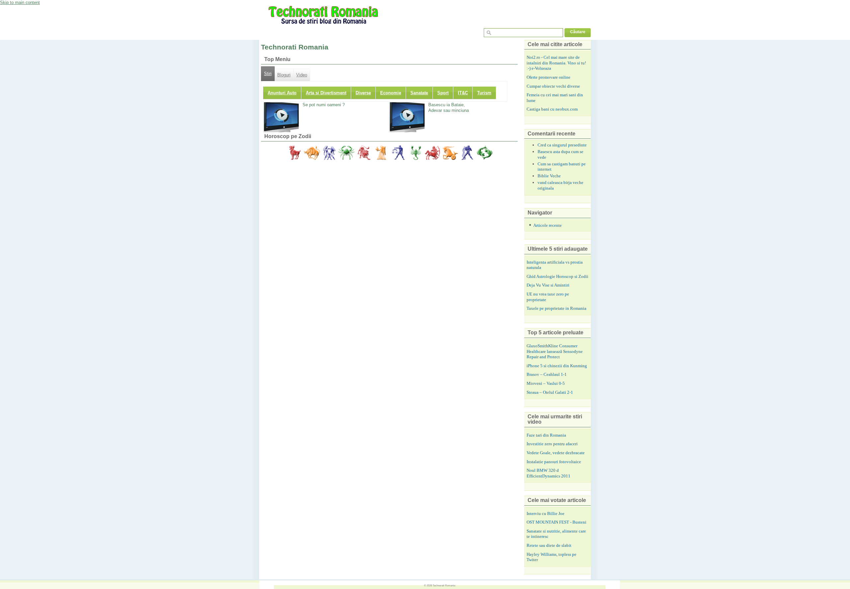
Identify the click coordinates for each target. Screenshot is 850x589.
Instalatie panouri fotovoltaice (554, 461)
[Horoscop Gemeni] (329, 153)
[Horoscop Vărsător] (467, 153)
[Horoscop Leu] (364, 153)
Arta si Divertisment (326, 92)
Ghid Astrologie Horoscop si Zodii (557, 276)
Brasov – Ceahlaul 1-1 (547, 374)
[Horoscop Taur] (312, 153)
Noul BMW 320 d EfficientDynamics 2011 (548, 473)
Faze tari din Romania (546, 435)
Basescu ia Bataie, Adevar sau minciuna (448, 107)
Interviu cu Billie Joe (545, 513)
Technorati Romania (444, 585)
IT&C (463, 92)
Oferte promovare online (548, 77)
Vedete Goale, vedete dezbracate (556, 452)
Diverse (363, 92)
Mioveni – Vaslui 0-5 (546, 383)
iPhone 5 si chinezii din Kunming (557, 365)
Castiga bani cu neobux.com (552, 109)
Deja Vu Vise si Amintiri (548, 285)
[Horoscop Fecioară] (381, 153)
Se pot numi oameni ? (323, 104)
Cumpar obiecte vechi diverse (553, 86)
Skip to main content (20, 2)
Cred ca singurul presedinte (562, 144)
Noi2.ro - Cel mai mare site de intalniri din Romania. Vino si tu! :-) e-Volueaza (556, 63)
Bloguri (284, 75)
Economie (390, 92)
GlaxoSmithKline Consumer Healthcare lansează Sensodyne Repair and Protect (555, 351)
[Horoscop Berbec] (294, 153)
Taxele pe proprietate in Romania (556, 308)
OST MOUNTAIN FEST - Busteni (556, 522)
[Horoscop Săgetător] (433, 153)
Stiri (268, 73)
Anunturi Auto (282, 92)
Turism (484, 92)
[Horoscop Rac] (346, 153)
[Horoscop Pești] (484, 153)
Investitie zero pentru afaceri (552, 443)
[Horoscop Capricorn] (450, 153)
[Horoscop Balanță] (398, 153)
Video (301, 75)
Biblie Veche (549, 175)
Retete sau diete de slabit (549, 545)
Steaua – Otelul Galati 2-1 (550, 392)
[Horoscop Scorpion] (415, 153)
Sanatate (419, 92)
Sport (443, 92)
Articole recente (547, 225)
